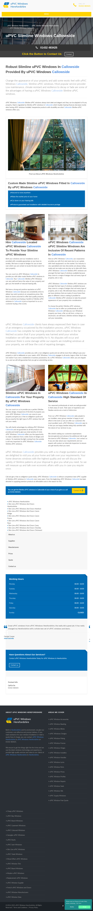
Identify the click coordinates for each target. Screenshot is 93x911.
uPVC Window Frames (57, 743)
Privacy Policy (33, 907)
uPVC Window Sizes (14, 897)
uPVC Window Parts (57, 767)
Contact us (12, 566)
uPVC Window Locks (57, 762)
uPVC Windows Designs (58, 734)
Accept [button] (84, 906)
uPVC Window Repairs (58, 781)
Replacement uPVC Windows (17, 878)
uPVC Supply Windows (58, 796)
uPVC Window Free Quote (59, 800)
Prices (10, 554)
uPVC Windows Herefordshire (18, 502)
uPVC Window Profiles (58, 777)
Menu (46, 14)
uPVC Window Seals (57, 786)
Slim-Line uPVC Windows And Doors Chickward (25, 530)
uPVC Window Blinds (57, 729)
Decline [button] (72, 906)
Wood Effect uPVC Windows (17, 859)
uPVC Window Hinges (57, 748)
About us (11, 534)
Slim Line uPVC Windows (16, 849)
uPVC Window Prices (57, 772)
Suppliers (11, 541)
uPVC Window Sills (56, 791)
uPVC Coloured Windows (16, 830)
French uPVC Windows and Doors (19, 888)
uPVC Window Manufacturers (17, 892)
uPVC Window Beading (58, 724)
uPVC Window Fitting (57, 738)
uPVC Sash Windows (14, 845)
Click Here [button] (78, 903)
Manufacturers (13, 547)
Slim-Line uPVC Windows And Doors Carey (23, 525)
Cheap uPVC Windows (15, 811)
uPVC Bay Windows (14, 816)
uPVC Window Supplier (15, 883)
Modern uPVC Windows (15, 873)
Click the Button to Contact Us (40, 53)
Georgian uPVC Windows (16, 835)
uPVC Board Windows (15, 821)
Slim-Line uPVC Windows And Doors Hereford (24, 509)
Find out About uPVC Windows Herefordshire (46, 174)
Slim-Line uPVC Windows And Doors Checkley (24, 528)
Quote (10, 560)
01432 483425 (84, 6)
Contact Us (78, 490)
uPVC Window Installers (58, 753)
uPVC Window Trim (14, 864)
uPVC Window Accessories (59, 719)
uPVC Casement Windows (16, 825)
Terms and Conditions (20, 907)
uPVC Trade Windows (14, 854)
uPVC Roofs (11, 840)
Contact (69, 54)
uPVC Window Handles (58, 757)
